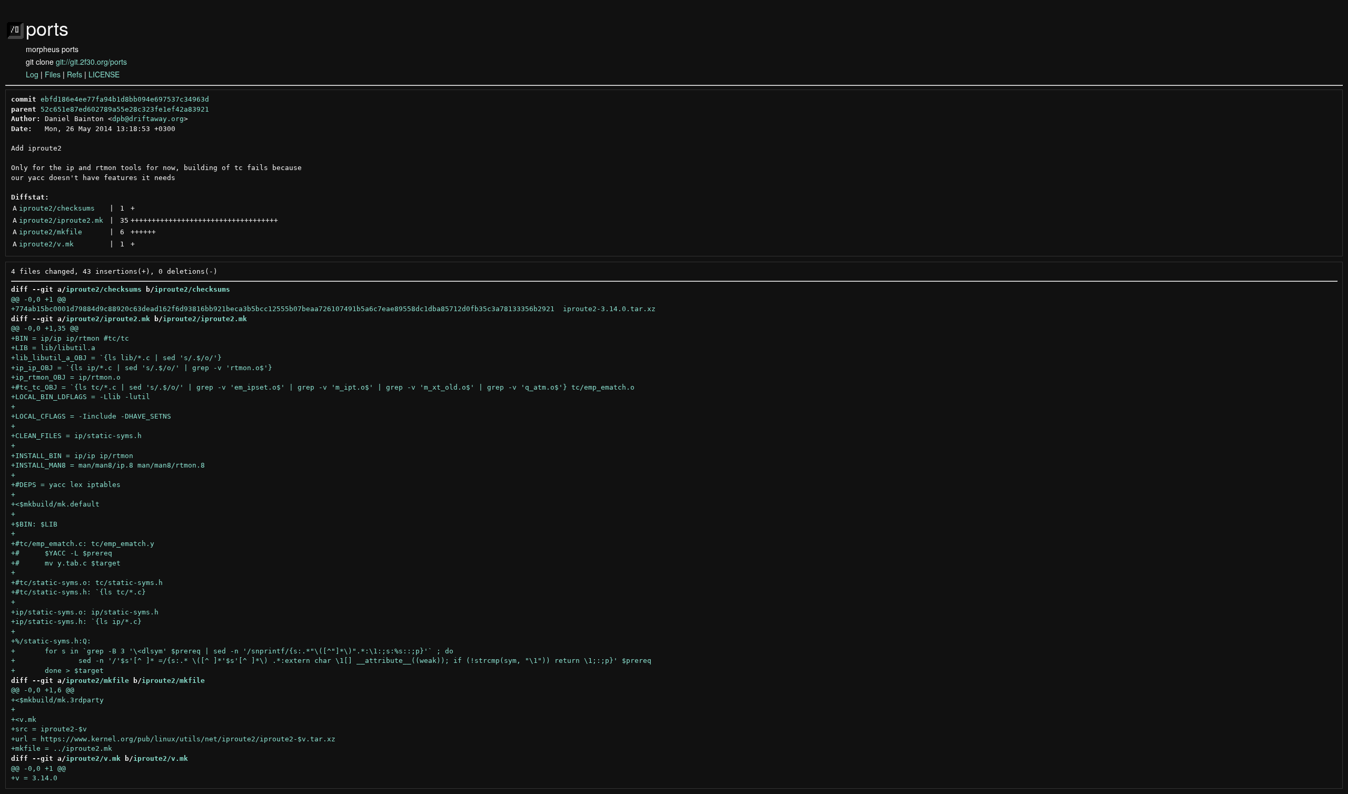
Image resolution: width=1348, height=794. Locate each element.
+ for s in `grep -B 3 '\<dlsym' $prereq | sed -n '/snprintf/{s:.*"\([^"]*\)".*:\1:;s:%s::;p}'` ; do (232, 651)
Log (32, 74)
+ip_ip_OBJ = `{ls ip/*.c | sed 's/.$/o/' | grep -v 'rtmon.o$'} (141, 368)
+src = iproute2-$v (49, 729)
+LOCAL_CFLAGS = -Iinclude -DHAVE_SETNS (91, 416)
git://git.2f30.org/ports (91, 61)
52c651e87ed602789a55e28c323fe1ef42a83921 (125, 109)
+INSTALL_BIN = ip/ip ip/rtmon (72, 456)
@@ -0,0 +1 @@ (38, 299)
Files (53, 74)
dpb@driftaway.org (148, 119)
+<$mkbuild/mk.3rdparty (57, 700)
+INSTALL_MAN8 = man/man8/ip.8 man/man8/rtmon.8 (108, 465)
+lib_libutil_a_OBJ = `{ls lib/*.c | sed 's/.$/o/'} (116, 358)
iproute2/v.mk (46, 244)
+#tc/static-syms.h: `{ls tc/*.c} (78, 592)
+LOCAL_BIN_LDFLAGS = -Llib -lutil (80, 397)
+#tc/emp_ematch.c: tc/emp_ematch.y (82, 544)
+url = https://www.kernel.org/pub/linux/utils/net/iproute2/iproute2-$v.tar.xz (173, 739)
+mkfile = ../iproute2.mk (61, 748)
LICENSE (104, 74)
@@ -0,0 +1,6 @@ (42, 690)
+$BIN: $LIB (34, 524)
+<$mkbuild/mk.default (55, 504)
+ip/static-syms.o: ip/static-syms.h (84, 612)
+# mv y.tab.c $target (66, 563)
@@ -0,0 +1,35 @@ (44, 328)
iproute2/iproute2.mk (61, 220)
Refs (74, 74)
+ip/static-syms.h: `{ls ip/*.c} (76, 622)
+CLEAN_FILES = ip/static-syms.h (76, 436)
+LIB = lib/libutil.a (53, 348)
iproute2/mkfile (50, 232)
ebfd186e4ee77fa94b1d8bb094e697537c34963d (125, 99)
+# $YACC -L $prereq (61, 553)
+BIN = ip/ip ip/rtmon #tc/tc (70, 338)
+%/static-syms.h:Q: (51, 641)
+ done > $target (57, 670)
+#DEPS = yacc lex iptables (66, 485)
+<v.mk (23, 719)
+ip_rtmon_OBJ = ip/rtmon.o (66, 377)
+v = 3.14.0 (34, 778)
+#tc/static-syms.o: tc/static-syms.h (87, 583)
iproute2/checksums (57, 208)
